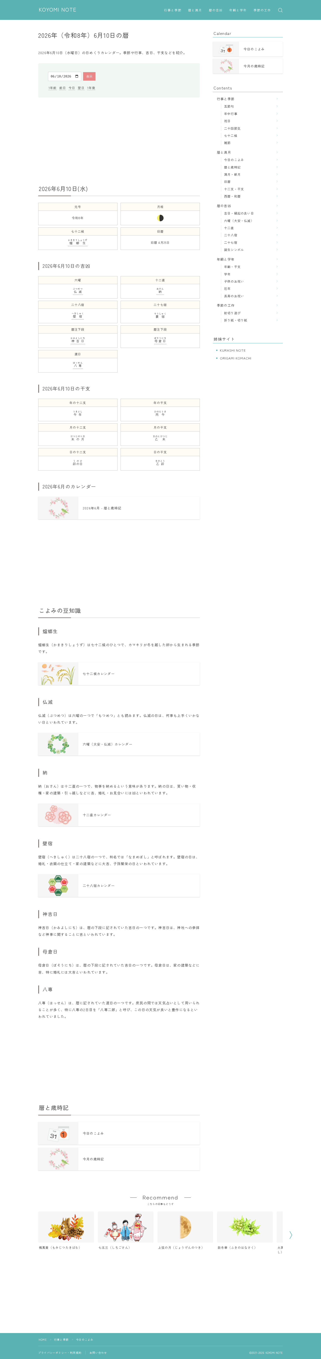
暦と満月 (195, 10)
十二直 (229, 227)
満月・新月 (232, 174)
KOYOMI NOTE (58, 10)
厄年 (227, 288)
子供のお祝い (234, 281)
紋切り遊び (232, 313)
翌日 (81, 88)
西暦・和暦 (232, 196)
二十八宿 (230, 235)
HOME (43, 1339)
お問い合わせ (98, 1352)
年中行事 (230, 113)
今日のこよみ (234, 159)
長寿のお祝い (234, 296)
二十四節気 (232, 128)
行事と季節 (173, 10)
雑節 (227, 142)
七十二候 (230, 135)
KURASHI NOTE (233, 350)
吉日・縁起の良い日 (239, 213)
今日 (72, 88)
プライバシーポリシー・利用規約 (59, 1352)
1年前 (52, 88)
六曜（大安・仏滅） (239, 220)
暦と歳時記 (232, 167)
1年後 (91, 88)
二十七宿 (230, 242)
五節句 (229, 106)
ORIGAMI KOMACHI (236, 358)
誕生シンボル (234, 249)
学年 (227, 274)
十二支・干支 (234, 189)
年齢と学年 (238, 10)
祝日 (227, 121)
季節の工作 (262, 10)
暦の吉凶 (216, 10)
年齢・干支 (232, 266)
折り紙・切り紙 (235, 320)
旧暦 (227, 181)
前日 (62, 88)
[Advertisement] (119, 141)
